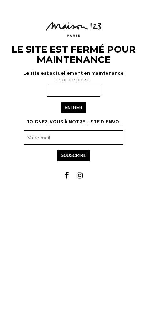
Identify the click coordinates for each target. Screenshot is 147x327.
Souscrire (73, 155)
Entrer (73, 107)
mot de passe (73, 79)
